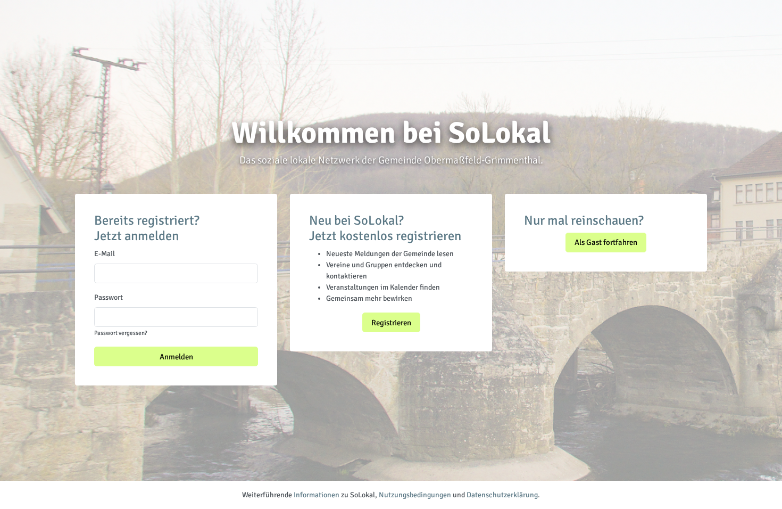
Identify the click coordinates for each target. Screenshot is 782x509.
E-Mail (104, 253)
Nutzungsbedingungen (415, 494)
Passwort (108, 297)
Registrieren (391, 322)
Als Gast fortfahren (606, 242)
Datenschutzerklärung (502, 494)
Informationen (316, 494)
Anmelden (176, 357)
